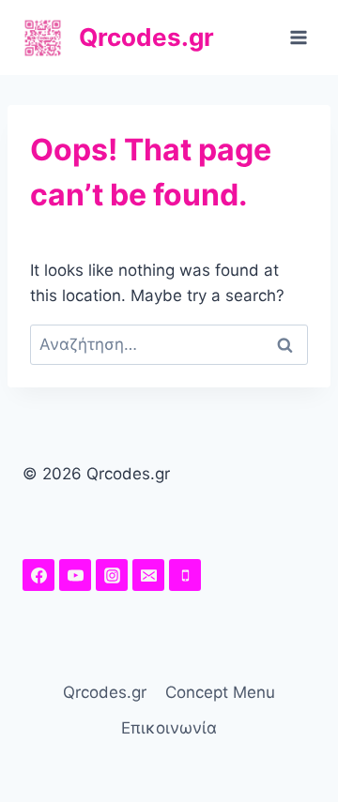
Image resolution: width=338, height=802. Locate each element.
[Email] (148, 575)
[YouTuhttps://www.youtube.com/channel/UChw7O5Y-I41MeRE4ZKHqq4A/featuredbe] (75, 575)
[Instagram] (112, 575)
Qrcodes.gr (104, 692)
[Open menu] (298, 37)
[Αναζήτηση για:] (169, 344)
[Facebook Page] (38, 575)
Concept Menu (220, 692)
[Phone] (185, 575)
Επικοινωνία (169, 728)
